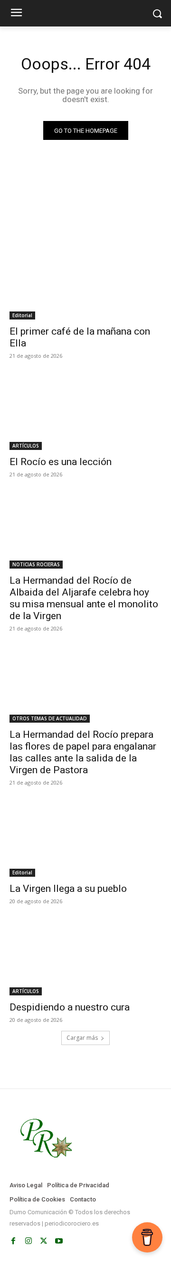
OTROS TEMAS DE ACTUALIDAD (49, 718)
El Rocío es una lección (61, 461)
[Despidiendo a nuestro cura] (86, 957)
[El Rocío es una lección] (86, 412)
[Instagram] (28, 1241)
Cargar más (82, 1038)
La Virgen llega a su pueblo (68, 888)
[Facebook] (13, 1241)
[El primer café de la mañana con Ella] (86, 282)
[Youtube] (59, 1241)
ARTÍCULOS (25, 445)
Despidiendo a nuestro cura (70, 1007)
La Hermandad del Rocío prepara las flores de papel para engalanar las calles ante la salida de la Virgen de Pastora (83, 752)
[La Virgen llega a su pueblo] (86, 839)
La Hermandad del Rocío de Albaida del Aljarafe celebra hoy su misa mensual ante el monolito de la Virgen (84, 598)
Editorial (22, 315)
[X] (44, 1241)
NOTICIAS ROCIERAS (36, 564)
